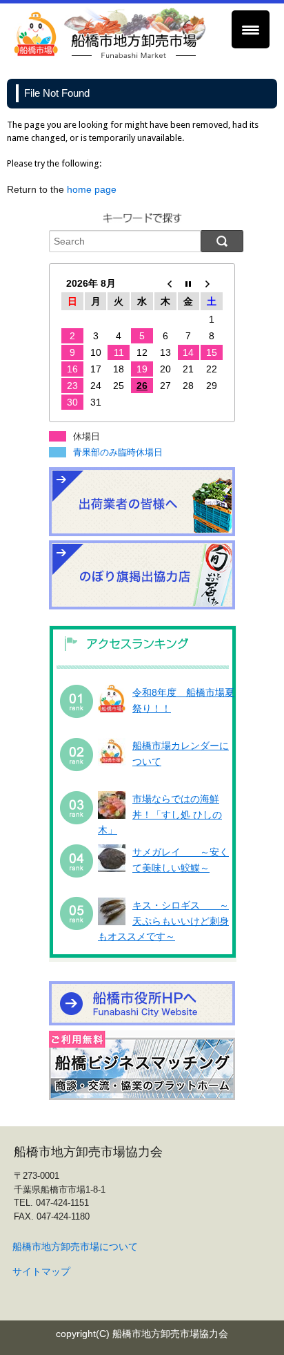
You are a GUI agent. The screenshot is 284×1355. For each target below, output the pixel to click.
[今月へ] (189, 283)
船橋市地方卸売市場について (75, 1246)
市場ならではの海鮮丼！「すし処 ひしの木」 (160, 814)
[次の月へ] (212, 283)
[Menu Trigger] (251, 29)
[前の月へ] (165, 283)
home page (91, 189)
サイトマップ (41, 1271)
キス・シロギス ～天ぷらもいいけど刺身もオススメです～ (163, 921)
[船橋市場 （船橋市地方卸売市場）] (110, 55)
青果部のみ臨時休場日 (118, 452)
